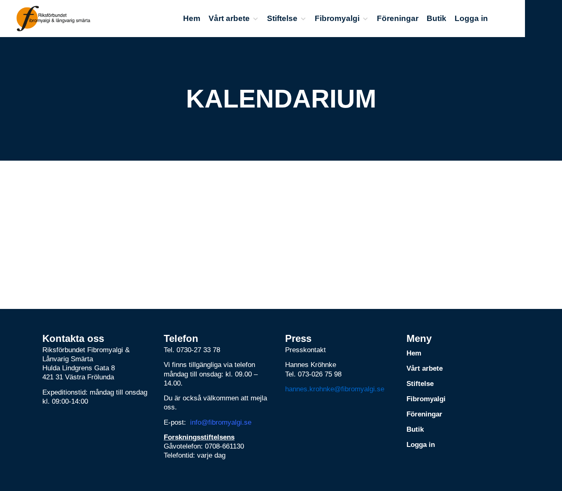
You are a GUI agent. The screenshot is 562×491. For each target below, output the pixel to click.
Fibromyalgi (426, 399)
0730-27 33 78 (198, 350)
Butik (436, 18)
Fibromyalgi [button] (337, 18)
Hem (191, 18)
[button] (543, 18)
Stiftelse (282, 18)
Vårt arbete (229, 18)
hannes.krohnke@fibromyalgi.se (334, 389)
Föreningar (397, 18)
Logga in (471, 18)
